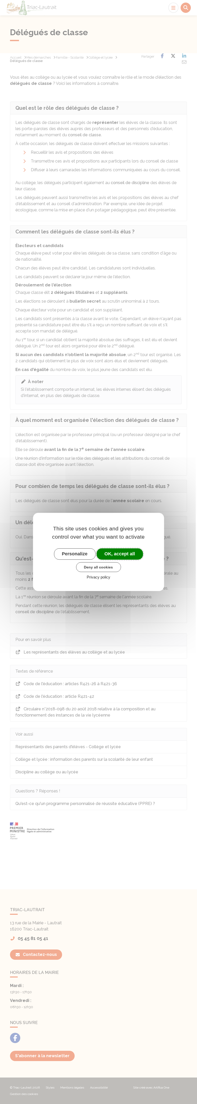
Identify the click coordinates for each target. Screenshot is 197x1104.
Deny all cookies (98, 567)
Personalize (74, 553)
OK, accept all (119, 553)
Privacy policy (98, 577)
